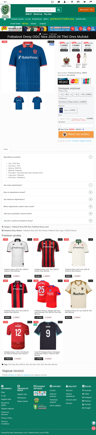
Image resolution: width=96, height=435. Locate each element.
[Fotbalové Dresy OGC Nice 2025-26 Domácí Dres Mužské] (79, 58)
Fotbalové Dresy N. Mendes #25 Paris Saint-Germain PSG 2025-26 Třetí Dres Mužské (48, 312)
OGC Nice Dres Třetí (33, 364)
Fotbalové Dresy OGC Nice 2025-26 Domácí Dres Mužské (16, 311)
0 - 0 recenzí (74, 141)
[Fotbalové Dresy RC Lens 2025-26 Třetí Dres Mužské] (78, 294)
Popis (6, 149)
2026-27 (29, 14)
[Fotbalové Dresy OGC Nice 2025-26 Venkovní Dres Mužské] (85, 58)
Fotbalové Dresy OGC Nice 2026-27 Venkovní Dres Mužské (16, 270)
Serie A (46, 19)
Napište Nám (6, 399)
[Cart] (94, 423)
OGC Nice (53, 34)
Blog (3, 392)
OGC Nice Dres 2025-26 (16, 364)
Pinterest (87, 401)
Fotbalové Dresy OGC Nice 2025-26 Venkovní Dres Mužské (77, 270)
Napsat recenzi (85, 141)
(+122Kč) (90, 118)
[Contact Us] (52, 2)
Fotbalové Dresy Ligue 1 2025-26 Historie (62, 230)
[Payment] (78, 2)
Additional (63, 98)
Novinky (69, 403)
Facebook (87, 390)
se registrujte (26, 375)
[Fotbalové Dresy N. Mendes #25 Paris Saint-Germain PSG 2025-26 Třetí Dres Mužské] (48, 294)
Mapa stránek (22, 401)
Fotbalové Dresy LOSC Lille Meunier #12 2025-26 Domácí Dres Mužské (16, 353)
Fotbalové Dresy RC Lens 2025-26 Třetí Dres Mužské (78, 311)
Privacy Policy (6, 418)
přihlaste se (12, 375)
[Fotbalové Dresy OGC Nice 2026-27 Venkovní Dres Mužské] (17, 252)
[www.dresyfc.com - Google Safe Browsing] (40, 406)
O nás (3, 396)
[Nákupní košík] (84, 2)
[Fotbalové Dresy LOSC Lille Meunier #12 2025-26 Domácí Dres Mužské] (17, 335)
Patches (61, 106)
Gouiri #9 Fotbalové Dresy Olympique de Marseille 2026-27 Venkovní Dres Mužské (47, 353)
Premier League (17, 19)
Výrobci (53, 390)
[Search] (59, 9)
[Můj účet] (65, 2)
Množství (61, 122)
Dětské (33, 24)
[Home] (40, 34)
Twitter (86, 394)
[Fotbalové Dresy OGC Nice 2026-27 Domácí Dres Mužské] (48, 252)
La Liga (28, 19)
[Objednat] (90, 2)
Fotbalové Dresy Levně (36, 432)
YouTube (87, 404)
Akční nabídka (55, 406)
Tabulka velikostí (7, 409)
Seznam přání (71, 400)
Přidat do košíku (78, 134)
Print (60, 115)
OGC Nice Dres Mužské (49, 364)
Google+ (88, 408)
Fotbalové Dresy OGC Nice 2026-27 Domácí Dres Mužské (47, 270)
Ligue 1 (45, 34)
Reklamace (21, 398)
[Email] (94, 428)
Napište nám (22, 394)
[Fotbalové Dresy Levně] (4, 19)
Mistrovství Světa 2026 (62, 19)
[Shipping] (72, 2)
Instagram (88, 397)
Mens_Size (63, 91)
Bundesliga (37, 19)
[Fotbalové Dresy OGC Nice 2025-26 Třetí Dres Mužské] (28, 66)
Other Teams (15, 24)
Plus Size (48, 14)
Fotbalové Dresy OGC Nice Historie (35, 230)
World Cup (37, 14)
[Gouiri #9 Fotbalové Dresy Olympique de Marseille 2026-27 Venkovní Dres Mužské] (48, 335)
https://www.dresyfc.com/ (18, 432)
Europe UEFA (81, 19)
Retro (25, 23)
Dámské (43, 24)
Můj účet (69, 390)
